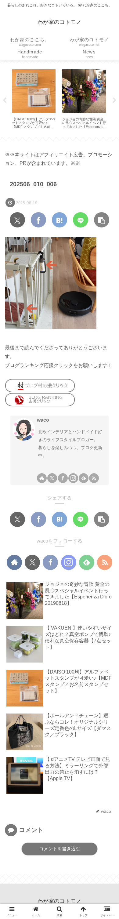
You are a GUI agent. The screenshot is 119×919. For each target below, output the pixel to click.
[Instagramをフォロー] (73, 478)
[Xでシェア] (17, 219)
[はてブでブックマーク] (59, 219)
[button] (101, 219)
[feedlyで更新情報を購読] (83, 478)
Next (114, 100)
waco (43, 420)
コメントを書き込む (59, 848)
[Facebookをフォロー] (63, 478)
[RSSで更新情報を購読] (94, 478)
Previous (5, 100)
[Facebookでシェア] (38, 219)
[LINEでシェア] (80, 219)
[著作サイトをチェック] (42, 478)
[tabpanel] (33, 99)
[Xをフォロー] (52, 478)
